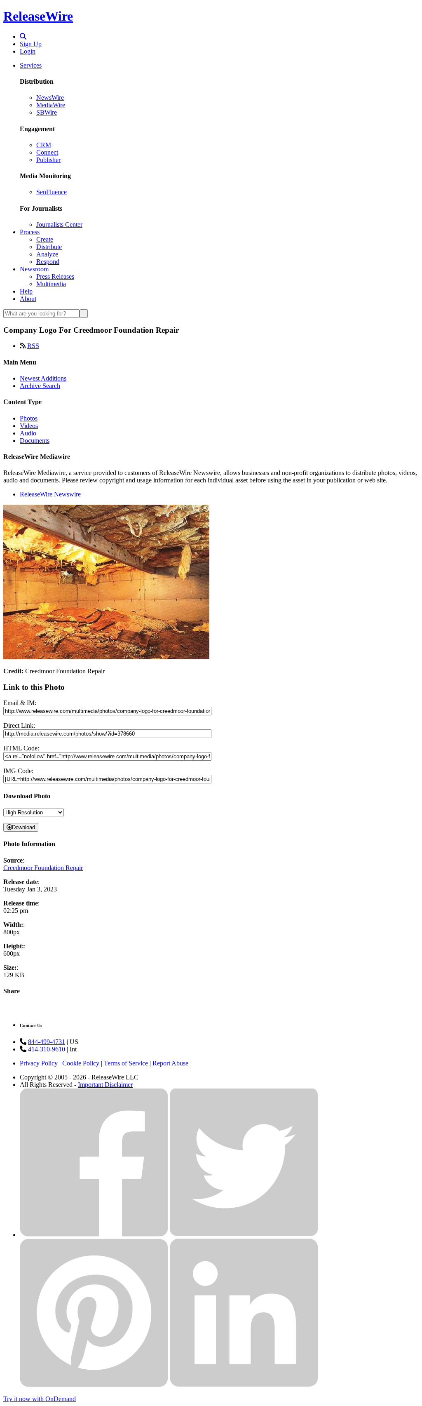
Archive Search (40, 385)
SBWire (46, 112)
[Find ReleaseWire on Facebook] (94, 1234)
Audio (28, 433)
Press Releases (55, 276)
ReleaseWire (38, 16)
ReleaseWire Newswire (50, 494)
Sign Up (31, 43)
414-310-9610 (46, 1049)
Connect (47, 152)
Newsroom (34, 269)
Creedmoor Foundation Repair (43, 867)
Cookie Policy (80, 1063)
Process (30, 231)
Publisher (48, 159)
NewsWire (50, 97)
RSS (33, 345)
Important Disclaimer (105, 1084)
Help (26, 291)
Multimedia (51, 283)
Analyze (47, 254)
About (28, 298)
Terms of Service (126, 1063)
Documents (34, 440)
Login (27, 51)
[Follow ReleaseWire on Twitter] (244, 1234)
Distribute (49, 246)
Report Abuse (170, 1063)
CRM (43, 144)
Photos (29, 418)
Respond (47, 261)
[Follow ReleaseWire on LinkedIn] (244, 1384)
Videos (29, 425)
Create (44, 239)
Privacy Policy (39, 1063)
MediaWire (50, 104)
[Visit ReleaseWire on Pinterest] (94, 1384)
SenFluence (51, 191)
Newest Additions (43, 378)
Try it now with (39, 1398)
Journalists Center (59, 224)
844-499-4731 (46, 1041)
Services (31, 65)
